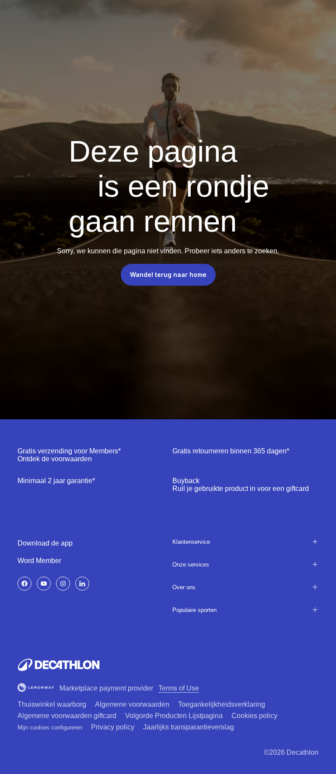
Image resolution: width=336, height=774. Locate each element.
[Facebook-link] (25, 584)
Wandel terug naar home (168, 274)
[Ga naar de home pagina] (59, 665)
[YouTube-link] (44, 584)
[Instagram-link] (63, 584)
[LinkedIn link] (82, 584)
